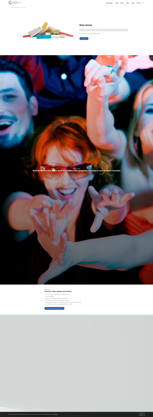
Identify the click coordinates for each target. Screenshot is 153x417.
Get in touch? (84, 38)
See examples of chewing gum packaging (54, 308)
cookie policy (56, 414)
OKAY (142, 414)
